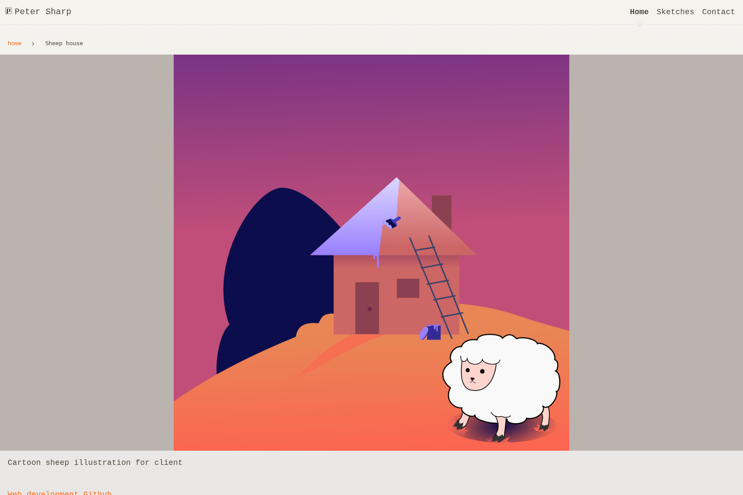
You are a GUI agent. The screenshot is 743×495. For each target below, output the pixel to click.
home (14, 43)
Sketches (675, 12)
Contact (718, 12)
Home (639, 12)
